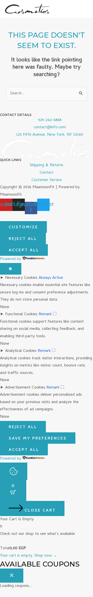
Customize (23, 226)
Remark (45, 314)
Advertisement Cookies (25, 388)
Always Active (51, 278)
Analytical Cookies (20, 351)
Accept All (24, 249)
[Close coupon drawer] (11, 575)
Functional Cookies (21, 314)
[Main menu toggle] (82, 9)
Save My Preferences (38, 438)
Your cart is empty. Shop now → (28, 556)
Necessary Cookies (21, 278)
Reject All (23, 238)
